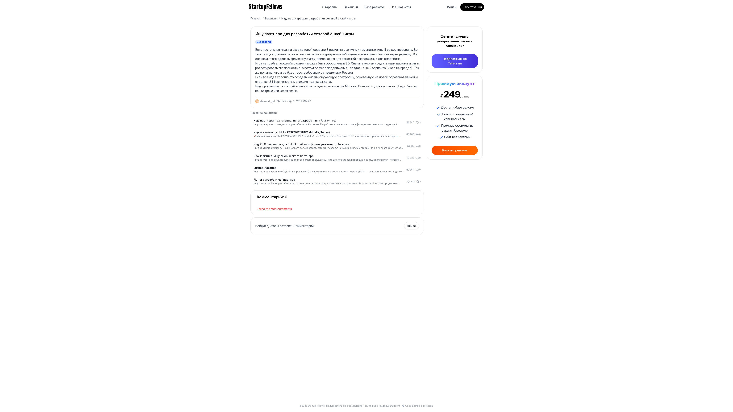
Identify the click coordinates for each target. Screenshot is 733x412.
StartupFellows (265, 7)
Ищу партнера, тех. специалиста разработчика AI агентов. (294, 120)
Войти (451, 7)
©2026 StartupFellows (312, 405)
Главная (255, 18)
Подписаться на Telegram (455, 61)
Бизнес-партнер (264, 167)
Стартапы (329, 7)
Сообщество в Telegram (419, 405)
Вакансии (351, 7)
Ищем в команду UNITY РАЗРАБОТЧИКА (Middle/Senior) (291, 132)
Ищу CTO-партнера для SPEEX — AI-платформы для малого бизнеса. (301, 144)
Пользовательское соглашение (344, 405)
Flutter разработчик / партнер (274, 179)
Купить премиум (454, 150)
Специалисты (401, 7)
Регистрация (472, 7)
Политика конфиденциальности (382, 405)
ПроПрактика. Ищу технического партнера (283, 156)
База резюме (374, 7)
